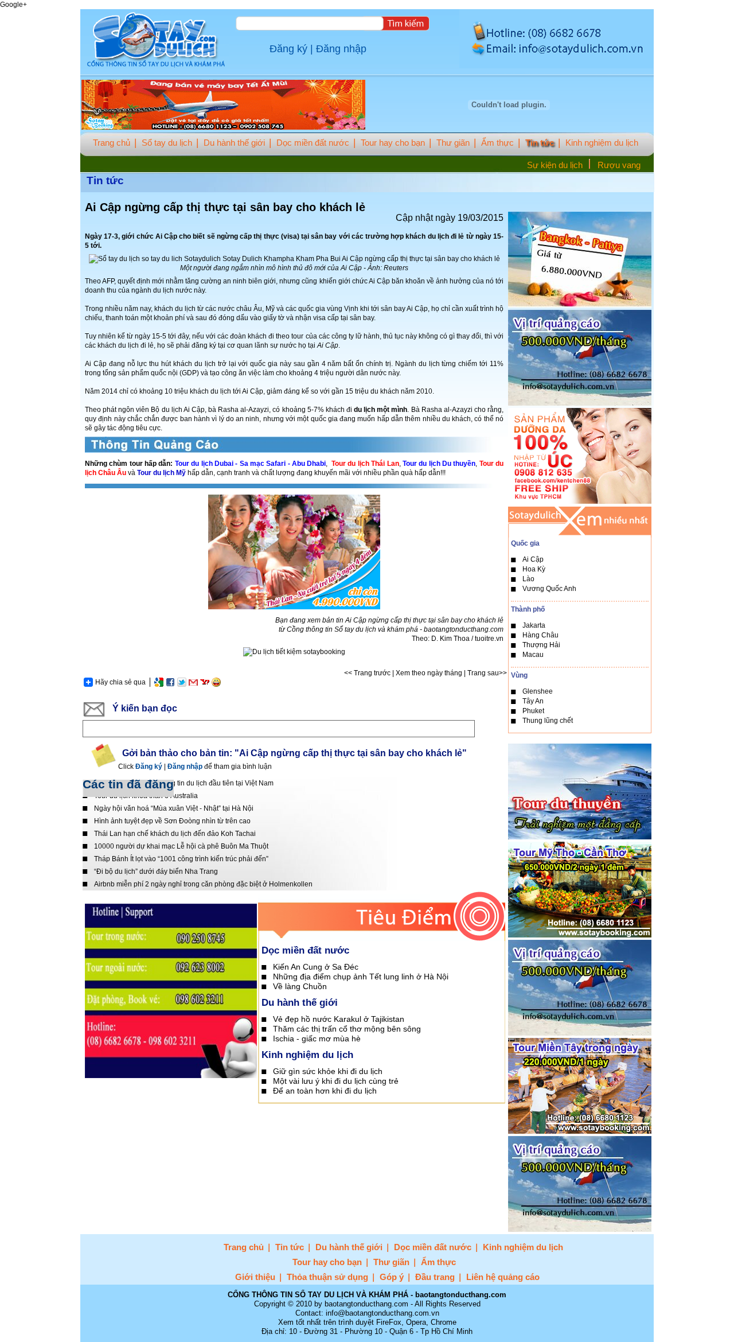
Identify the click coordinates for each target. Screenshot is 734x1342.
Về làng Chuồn (300, 986)
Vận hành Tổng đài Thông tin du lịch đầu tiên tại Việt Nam (184, 783)
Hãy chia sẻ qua (120, 682)
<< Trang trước (367, 673)
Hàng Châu (540, 635)
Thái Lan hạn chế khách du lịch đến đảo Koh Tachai (175, 834)
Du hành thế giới (234, 142)
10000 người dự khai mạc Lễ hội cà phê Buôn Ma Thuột (181, 846)
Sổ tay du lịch (167, 142)
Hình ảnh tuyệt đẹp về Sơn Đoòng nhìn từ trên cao (172, 821)
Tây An (533, 701)
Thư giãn (453, 142)
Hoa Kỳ (533, 569)
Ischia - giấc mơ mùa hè (317, 1038)
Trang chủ (111, 142)
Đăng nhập (341, 49)
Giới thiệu (255, 1277)
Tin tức (539, 142)
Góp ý (392, 1277)
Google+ (13, 5)
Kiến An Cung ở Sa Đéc (315, 966)
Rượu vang (619, 165)
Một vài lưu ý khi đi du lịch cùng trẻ (336, 1081)
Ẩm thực (497, 142)
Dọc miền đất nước (312, 142)
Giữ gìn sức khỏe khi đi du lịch (327, 1071)
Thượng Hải (541, 645)
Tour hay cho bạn (393, 142)
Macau (533, 655)
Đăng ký (288, 49)
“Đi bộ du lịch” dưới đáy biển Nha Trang (156, 872)
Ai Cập (533, 559)
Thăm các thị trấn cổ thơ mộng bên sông (347, 1028)
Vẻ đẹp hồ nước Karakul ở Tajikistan (338, 1019)
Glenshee (537, 691)
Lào (528, 579)
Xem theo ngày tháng (429, 673)
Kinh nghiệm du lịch (601, 142)
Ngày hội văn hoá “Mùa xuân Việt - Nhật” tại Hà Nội (173, 808)
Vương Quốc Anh (549, 589)
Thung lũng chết (547, 721)
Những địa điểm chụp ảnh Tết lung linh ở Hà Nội (360, 976)
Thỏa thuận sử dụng (327, 1277)
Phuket (533, 711)
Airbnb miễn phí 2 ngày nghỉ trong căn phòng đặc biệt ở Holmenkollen (203, 884)
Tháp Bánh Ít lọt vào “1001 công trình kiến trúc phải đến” (181, 859)
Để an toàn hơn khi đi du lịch (325, 1090)
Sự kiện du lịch (555, 165)
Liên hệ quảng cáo (503, 1277)
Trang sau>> (487, 673)
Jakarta (533, 625)
